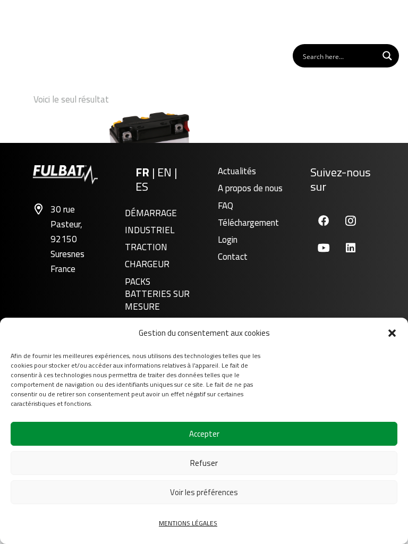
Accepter (204, 434)
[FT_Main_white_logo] (42, 21)
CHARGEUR (147, 264)
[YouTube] (323, 247)
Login (227, 239)
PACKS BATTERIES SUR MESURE (157, 294)
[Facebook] (323, 220)
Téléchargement (248, 223)
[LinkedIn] (350, 247)
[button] (392, 333)
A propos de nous (250, 188)
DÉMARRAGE (151, 213)
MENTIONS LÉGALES (188, 523)
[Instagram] (350, 220)
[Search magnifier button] (387, 55)
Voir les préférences (204, 492)
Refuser (204, 463)
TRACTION (146, 247)
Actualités (237, 171)
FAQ (225, 205)
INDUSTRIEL (149, 230)
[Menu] (386, 21)
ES (141, 186)
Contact (233, 257)
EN (165, 172)
